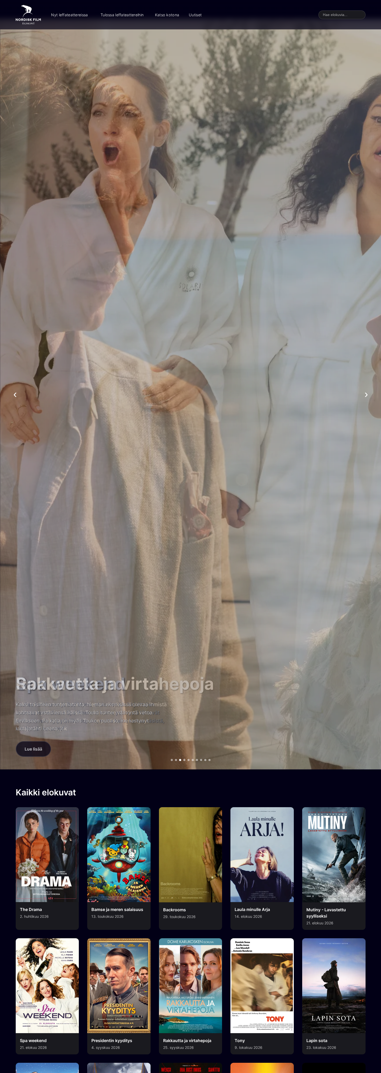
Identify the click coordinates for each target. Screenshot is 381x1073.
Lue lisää (33, 749)
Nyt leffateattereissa (69, 15)
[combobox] (342, 14)
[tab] (172, 760)
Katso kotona (167, 15)
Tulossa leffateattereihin (122, 15)
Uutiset (195, 15)
